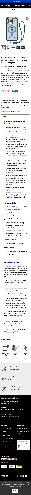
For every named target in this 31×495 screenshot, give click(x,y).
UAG (6, 104)
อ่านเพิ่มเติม (19, 486)
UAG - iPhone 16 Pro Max (13, 104)
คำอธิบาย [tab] (5, 116)
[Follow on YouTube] (26, 476)
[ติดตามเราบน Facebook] (18, 476)
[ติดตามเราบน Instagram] (20, 476)
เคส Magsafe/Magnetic (16, 106)
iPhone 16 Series (19, 100)
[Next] (30, 351)
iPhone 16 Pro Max (9, 100)
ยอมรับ (15, 490)
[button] (2, 5)
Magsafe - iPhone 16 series (17, 102)
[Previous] (1, 351)
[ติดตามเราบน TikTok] (23, 476)
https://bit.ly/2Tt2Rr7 (12, 332)
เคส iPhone (7, 106)
